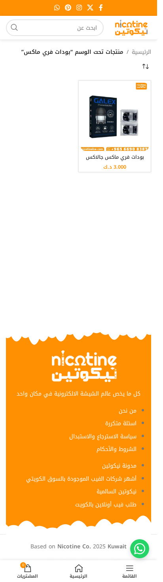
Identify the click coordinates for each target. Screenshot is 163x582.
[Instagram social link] (79, 8)
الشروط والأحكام (116, 449)
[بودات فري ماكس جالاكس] (115, 117)
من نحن (127, 410)
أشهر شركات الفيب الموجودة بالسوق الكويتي (81, 479)
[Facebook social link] (101, 8)
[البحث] (14, 27)
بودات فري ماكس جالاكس (115, 157)
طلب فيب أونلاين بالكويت (105, 504)
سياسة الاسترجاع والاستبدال (102, 436)
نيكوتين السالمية (116, 491)
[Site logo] (131, 27)
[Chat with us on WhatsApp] (139, 548)
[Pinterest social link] (68, 8)
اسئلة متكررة (120, 423)
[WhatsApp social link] (56, 8)
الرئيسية (141, 52)
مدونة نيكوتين (119, 465)
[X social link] (90, 8)
